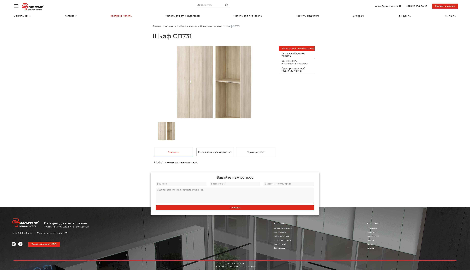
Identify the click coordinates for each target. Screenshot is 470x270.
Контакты (450, 16)
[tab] (297, 54)
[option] (213, 82)
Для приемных (280, 244)
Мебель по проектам (282, 240)
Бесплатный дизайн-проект (298, 48)
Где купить (404, 16)
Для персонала (280, 232)
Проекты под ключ (307, 16)
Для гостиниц (279, 248)
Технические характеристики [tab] (215, 152)
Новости (370, 240)
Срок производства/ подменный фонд (293, 69)
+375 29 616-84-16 (416, 6)
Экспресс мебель (121, 16)
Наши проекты (373, 236)
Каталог (69, 16)
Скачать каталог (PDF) (44, 244)
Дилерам (358, 16)
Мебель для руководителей (183, 16)
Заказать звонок (445, 6)
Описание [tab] (173, 152)
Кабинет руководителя (283, 228)
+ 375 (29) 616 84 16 (22, 233)
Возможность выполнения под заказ (295, 62)
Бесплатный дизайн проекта (293, 54)
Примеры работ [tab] (256, 152)
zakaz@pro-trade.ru (386, 6)
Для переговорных (281, 236)
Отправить (235, 207)
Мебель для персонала (248, 16)
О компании (21, 16)
